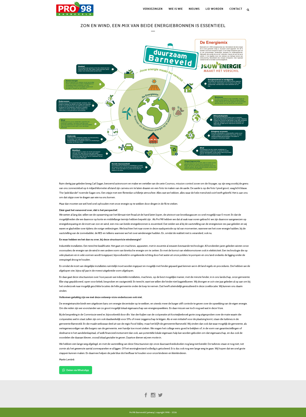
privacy (150, 412)
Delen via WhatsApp (77, 370)
